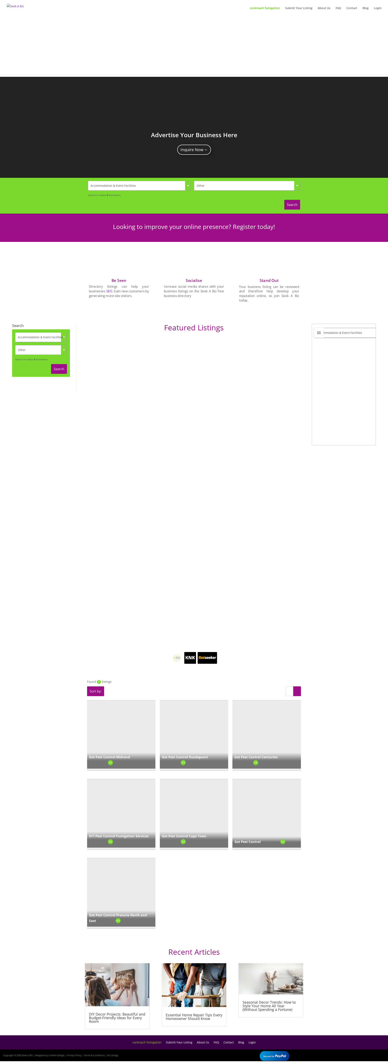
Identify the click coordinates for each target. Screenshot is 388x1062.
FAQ (338, 8)
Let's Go (192, 150)
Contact (351, 8)
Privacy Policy (74, 1055)
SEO (109, 291)
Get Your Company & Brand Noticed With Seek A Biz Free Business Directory (194, 136)
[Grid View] (297, 691)
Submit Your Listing (298, 8)
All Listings (112, 1055)
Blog (366, 8)
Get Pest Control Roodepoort (185, 757)
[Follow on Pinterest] (380, 1054)
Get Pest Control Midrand (109, 757)
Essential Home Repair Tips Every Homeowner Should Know (194, 1016)
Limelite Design (56, 1055)
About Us (324, 8)
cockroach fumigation (265, 8)
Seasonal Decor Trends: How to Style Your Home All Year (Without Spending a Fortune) (269, 1006)
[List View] (289, 691)
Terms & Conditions (94, 1055)
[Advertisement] (194, 46)
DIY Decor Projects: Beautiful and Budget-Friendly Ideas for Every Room (117, 1018)
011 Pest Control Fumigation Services (119, 836)
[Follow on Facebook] (356, 1054)
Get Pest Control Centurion (256, 757)
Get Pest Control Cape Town (184, 836)
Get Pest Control (247, 842)
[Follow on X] (368, 1054)
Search (292, 204)
